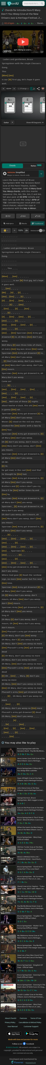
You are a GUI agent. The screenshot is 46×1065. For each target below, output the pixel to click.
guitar (6, 122)
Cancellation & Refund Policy (30, 1022)
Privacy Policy (10, 1022)
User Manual (13, 1026)
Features (23, 1018)
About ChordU (10, 1018)
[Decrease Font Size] (14, 230)
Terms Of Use (35, 1018)
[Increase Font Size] (26, 230)
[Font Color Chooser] (6, 230)
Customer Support (31, 1026)
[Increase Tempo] (14, 88)
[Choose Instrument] (12, 122)
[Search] (42, 3)
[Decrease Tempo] (3, 88)
